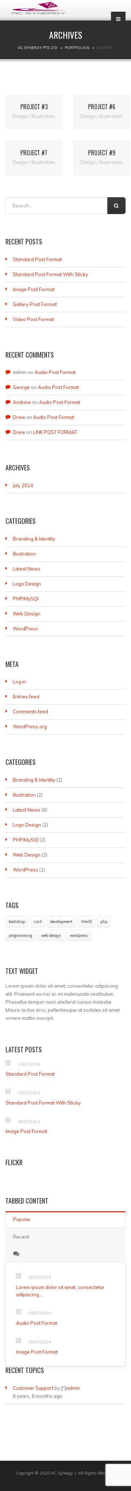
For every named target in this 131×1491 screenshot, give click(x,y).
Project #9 (101, 152)
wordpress (79, 935)
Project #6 (101, 106)
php (103, 921)
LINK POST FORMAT (55, 432)
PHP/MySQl (26, 599)
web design (51, 935)
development (61, 921)
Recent (21, 1237)
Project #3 (34, 106)
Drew (19, 417)
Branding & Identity (34, 539)
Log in (19, 682)
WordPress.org (30, 726)
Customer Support (33, 1388)
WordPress (25, 629)
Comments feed (30, 711)
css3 (37, 921)
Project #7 (33, 152)
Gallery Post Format (35, 304)
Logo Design (27, 584)
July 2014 (23, 485)
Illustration (24, 554)
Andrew (22, 402)
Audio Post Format (55, 372)
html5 (86, 921)
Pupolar (22, 1219)
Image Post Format (34, 289)
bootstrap (17, 921)
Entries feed (26, 696)
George (21, 387)
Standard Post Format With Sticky (50, 274)
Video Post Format (33, 319)
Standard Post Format (37, 259)
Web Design (26, 614)
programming (20, 935)
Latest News (26, 569)
